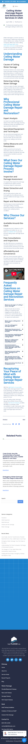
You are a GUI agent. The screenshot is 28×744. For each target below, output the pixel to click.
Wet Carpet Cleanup (7, 699)
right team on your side (14, 387)
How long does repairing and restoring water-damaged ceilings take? (13, 335)
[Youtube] (20, 659)
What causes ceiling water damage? (13, 321)
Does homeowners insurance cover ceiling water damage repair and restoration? (12, 346)
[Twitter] (12, 659)
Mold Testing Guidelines (8, 707)
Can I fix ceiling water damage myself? (11, 325)
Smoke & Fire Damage (7, 715)
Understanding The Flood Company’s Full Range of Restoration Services (14, 546)
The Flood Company (14, 403)
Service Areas (5, 674)
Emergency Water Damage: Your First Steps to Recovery (13, 477)
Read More (6, 470)
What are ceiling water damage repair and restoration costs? (11, 341)
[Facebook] (7, 659)
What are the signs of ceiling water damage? (13, 305)
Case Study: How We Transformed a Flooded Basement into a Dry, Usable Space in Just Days (13, 456)
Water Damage (5, 527)
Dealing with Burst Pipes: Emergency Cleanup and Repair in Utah (13, 554)
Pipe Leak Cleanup (7, 692)
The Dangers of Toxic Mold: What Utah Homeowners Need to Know (11, 550)
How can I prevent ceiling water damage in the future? (12, 352)
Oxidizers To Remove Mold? (9, 711)
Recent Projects (6, 678)
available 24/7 (12, 232)
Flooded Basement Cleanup (9, 689)
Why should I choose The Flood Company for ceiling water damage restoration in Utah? (13, 358)
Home (3, 667)
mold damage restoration (16, 652)
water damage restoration (8, 650)
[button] (15, 6)
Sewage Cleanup (6, 696)
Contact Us (5, 719)
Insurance (4, 517)
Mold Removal (5, 522)
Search (3, 498)
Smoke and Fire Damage (8, 524)
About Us (4, 671)
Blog (3, 681)
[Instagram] (16, 659)
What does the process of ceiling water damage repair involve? (13, 330)
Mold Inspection (6, 520)
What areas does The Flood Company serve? (13, 363)
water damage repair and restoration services (11, 45)
